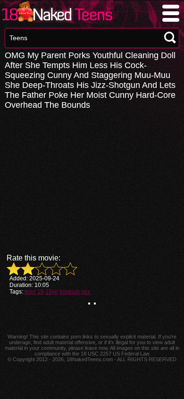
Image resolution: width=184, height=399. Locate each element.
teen (30, 291)
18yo (51, 291)
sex (85, 291)
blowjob (69, 291)
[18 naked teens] (56, 21)
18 (40, 291)
